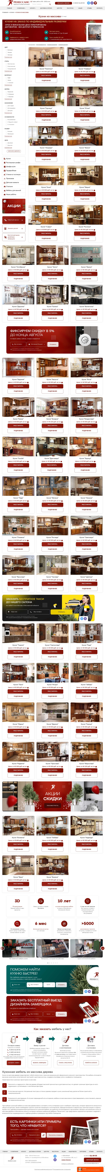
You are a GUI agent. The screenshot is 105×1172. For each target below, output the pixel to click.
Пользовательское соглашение (62, 1169)
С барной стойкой (12, 122)
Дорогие (10, 145)
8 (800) (90, 1156)
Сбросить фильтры (14, 151)
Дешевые (10, 143)
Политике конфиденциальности (19, 350)
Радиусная (10, 91)
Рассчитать (46, 75)
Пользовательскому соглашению (34, 350)
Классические (11, 66)
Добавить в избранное (67, 1163)
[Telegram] (88, 3)
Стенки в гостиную (13, 174)
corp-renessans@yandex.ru (91, 1163)
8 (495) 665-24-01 (78, 1)
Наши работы (11, 194)
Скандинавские (12, 68)
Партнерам (83, 1151)
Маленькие (11, 133)
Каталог (32, 8)
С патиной (10, 82)
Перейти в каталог (91, 1062)
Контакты (99, 8)
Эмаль (9, 80)
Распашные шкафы (13, 162)
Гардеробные (11, 170)
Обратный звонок (92, 1159)
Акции (80, 8)
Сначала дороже (63, 44)
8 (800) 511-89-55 (79, 3)
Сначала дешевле (52, 44)
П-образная (11, 94)
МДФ (9, 77)
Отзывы (89, 8)
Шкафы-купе (10, 166)
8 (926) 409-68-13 (78, 5)
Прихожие (10, 178)
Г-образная (10, 96)
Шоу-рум (59, 8)
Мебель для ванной (13, 190)
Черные (10, 52)
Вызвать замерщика (39, 1062)
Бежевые (10, 50)
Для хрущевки (11, 108)
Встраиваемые (11, 119)
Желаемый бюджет (37, 344)
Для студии (11, 105)
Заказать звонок (63, 3)
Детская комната (12, 182)
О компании (20, 8)
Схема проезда (66, 1160)
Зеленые (10, 54)
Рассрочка (70, 8)
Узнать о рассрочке (65, 1062)
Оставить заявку (13, 1062)
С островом (11, 124)
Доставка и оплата (46, 8)
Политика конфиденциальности (43, 1169)
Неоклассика (11, 64)
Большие (10, 131)
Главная (9, 8)
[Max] (92, 3)
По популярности (41, 44)
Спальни (9, 186)
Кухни (12, 12)
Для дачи (10, 110)
